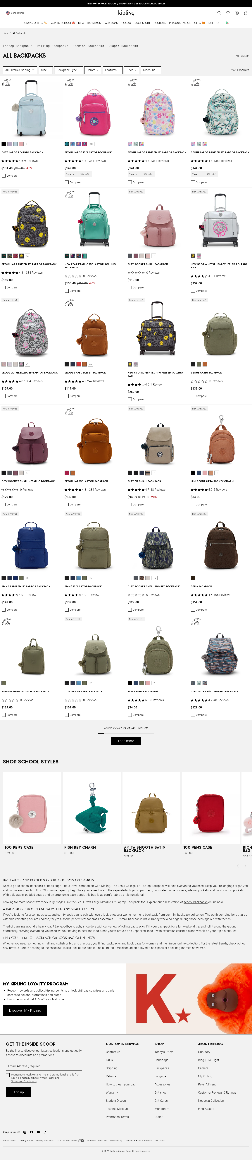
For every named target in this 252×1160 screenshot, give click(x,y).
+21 (91, 144)
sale (89, 948)
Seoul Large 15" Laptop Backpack (88, 152)
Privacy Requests (44, 1140)
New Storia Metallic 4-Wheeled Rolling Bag (219, 266)
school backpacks (196, 902)
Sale (211, 23)
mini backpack (180, 914)
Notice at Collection (211, 1100)
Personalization (180, 23)
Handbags (94, 23)
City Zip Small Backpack (144, 481)
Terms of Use (9, 1140)
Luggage (126, 23)
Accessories (143, 23)
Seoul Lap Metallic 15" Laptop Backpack (29, 372)
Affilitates (159, 1140)
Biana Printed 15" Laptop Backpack (25, 586)
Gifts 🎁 (199, 23)
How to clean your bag (121, 1084)
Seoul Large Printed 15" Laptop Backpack (157, 152)
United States (18, 13)
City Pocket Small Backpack (148, 264)
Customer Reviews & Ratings (217, 1092)
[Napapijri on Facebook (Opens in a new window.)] (31, 1132)
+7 (153, 255)
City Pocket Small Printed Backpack (154, 586)
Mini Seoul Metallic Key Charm (212, 481)
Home (6, 33)
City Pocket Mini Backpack (83, 691)
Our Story (204, 1052)
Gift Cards (161, 1100)
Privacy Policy (46, 1077)
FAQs (109, 1060)
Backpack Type (67, 70)
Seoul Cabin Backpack (206, 372)
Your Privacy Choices (66, 1140)
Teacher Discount (117, 1109)
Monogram (162, 1109)
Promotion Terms (117, 1117)
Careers (203, 1068)
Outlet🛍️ (223, 23)
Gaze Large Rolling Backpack (22, 152)
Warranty (112, 1092)
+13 (154, 578)
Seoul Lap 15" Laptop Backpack (86, 481)
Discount (149, 70)
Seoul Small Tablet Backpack (85, 372)
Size (44, 70)
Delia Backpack (201, 586)
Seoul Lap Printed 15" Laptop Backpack (28, 264)
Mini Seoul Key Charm (143, 691)
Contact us (113, 1052)
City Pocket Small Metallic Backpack (28, 481)
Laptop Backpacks (17, 46)
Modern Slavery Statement (138, 1140)
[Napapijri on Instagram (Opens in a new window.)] (25, 1132)
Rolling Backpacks (52, 46)
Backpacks (111, 23)
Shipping (112, 1068)
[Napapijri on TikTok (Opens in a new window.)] (45, 1132)
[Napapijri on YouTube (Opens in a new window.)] (38, 1132)
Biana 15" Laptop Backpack (83, 586)
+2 (27, 255)
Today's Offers (164, 1052)
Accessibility (116, 1140)
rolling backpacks (133, 926)
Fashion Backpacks (88, 46)
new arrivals (11, 948)
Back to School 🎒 (62, 23)
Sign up (18, 1092)
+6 (90, 364)
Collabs (160, 23)
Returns (111, 1076)
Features (111, 70)
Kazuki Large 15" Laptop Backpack (25, 691)
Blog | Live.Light (208, 1060)
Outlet (159, 1117)
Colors (91, 70)
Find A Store (206, 1109)
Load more (126, 741)
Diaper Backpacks (123, 46)
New (81, 23)
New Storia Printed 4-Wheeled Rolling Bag (155, 374)
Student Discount (117, 1100)
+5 (27, 578)
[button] (3, 144)
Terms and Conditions (24, 1081)
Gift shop (161, 1092)
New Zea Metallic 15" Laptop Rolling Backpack (90, 266)
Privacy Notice (26, 1140)
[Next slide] (248, 4)
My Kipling (205, 1076)
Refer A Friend (207, 1084)
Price (130, 70)
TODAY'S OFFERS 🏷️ (35, 23)
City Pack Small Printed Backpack (215, 691)
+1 (27, 144)
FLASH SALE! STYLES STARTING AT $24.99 (126, 3)
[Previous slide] (4, 4)
